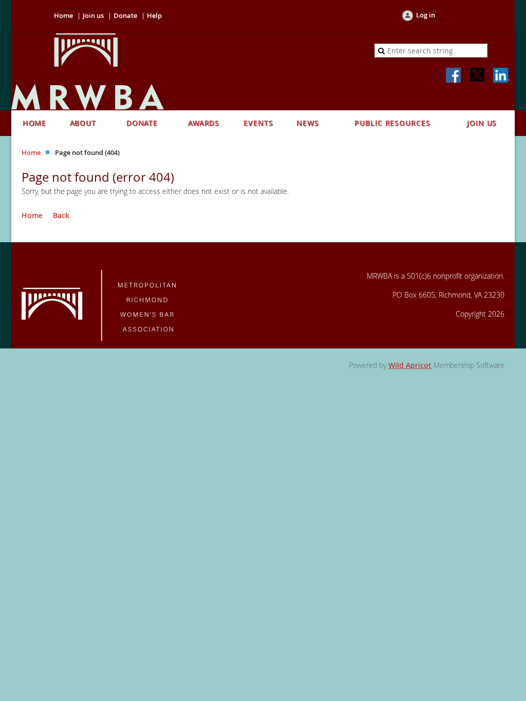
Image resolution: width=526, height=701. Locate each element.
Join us (93, 15)
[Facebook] (454, 76)
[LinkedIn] (501, 76)
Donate (125, 15)
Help (154, 15)
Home (63, 15)
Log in (425, 15)
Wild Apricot (409, 365)
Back (61, 215)
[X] (477, 76)
